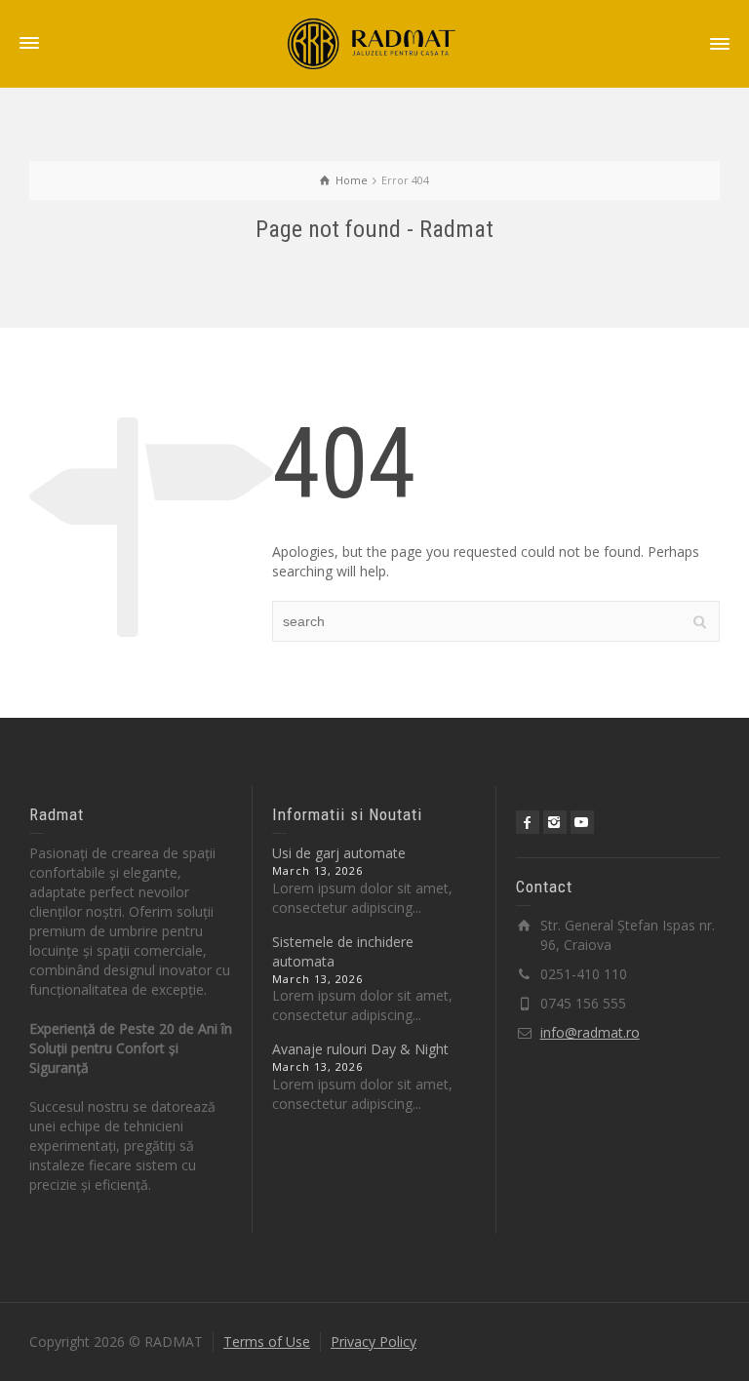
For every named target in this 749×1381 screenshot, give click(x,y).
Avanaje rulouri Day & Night (360, 1049)
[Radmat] (374, 42)
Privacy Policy (373, 1341)
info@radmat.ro (590, 1032)
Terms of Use (266, 1341)
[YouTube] (582, 822)
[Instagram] (555, 822)
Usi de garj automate (339, 853)
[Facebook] (527, 822)
